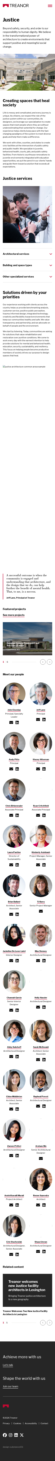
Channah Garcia (14, 997)
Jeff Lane (40, 710)
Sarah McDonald (41, 1047)
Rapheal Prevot (40, 1096)
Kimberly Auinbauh (41, 852)
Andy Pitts (14, 759)
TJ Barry (41, 901)
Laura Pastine (14, 852)
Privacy (6, 1423)
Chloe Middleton (14, 1096)
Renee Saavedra (41, 1195)
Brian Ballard (14, 901)
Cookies (17, 1423)
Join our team (10, 1386)
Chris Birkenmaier (14, 806)
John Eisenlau (14, 710)
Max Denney (41, 951)
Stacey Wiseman (41, 759)
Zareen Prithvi (14, 1146)
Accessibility (31, 1423)
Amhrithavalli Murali (14, 1195)
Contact (44, 1423)
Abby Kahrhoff (14, 1047)
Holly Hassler (41, 997)
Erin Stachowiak (14, 1242)
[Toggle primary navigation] (50, 6)
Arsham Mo (40, 1146)
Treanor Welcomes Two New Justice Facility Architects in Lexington (25, 1313)
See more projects (14, 614)
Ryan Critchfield (41, 806)
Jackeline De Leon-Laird (14, 951)
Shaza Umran (41, 1242)
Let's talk (8, 1364)
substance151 (16, 1447)
